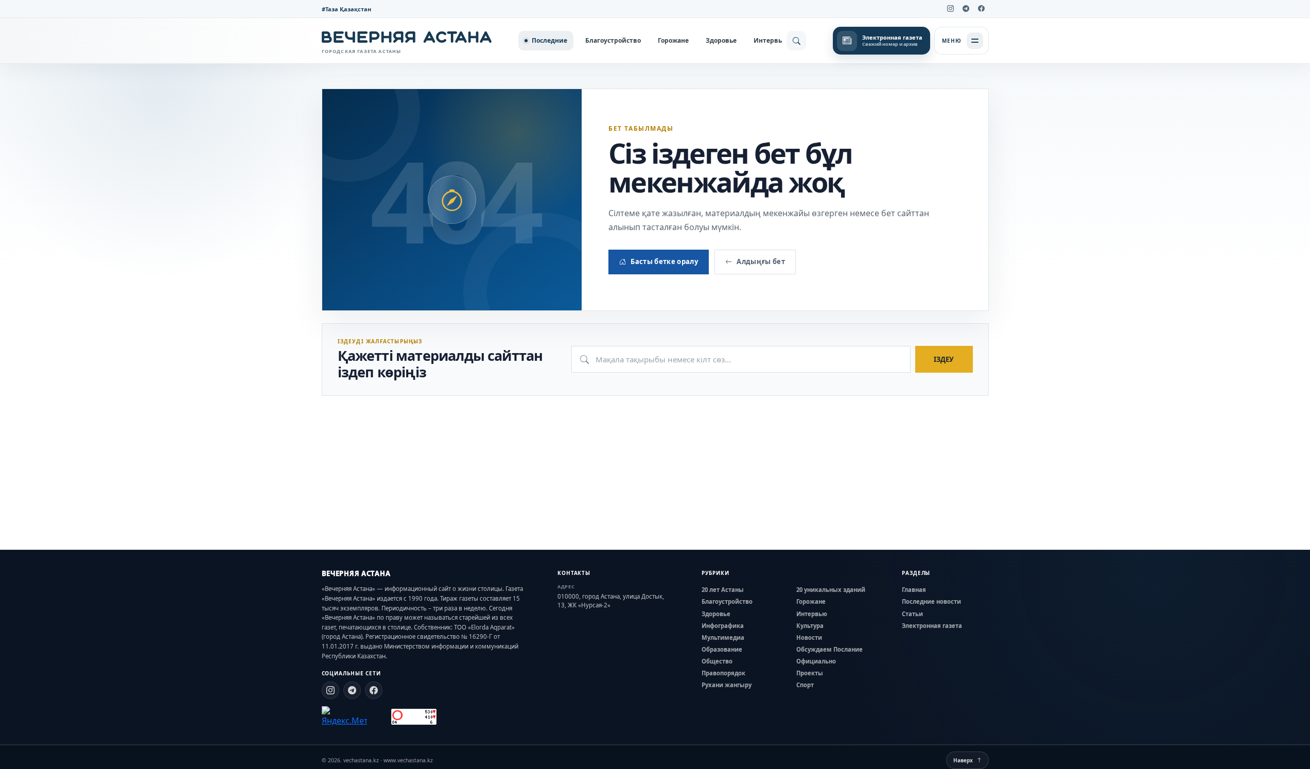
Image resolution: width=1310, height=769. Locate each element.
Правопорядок (723, 673)
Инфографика (723, 626)
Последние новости (931, 601)
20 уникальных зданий (830, 589)
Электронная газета (932, 626)
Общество (717, 661)
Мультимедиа (723, 637)
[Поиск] (796, 40)
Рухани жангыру (727, 685)
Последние (549, 40)
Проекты (809, 673)
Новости (809, 637)
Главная (914, 589)
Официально (816, 661)
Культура (810, 626)
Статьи (912, 614)
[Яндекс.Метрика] (344, 716)
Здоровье (721, 40)
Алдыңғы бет (761, 261)
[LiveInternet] (379, 717)
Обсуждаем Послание (829, 649)
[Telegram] (966, 9)
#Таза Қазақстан (346, 9)
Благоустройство (613, 40)
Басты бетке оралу (664, 261)
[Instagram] (951, 9)
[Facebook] (981, 9)
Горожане (673, 40)
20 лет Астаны (723, 589)
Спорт (805, 685)
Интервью (771, 40)
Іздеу (944, 359)
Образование (722, 649)
